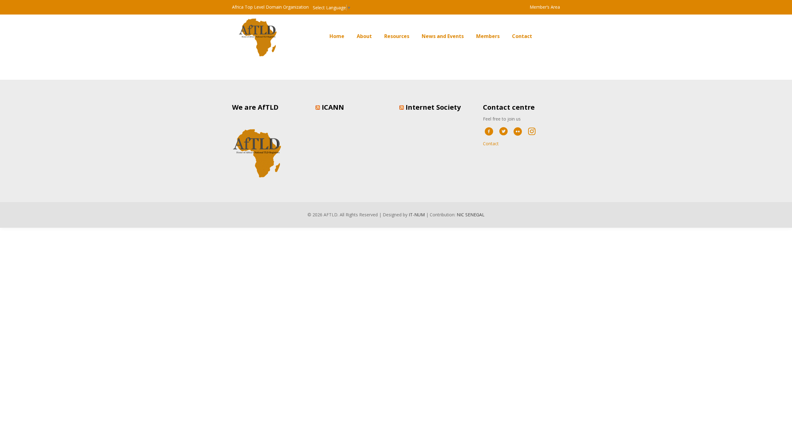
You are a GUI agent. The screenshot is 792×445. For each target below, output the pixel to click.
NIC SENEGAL (470, 215)
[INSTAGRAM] (532, 131)
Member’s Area (545, 7)
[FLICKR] (518, 131)
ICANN (333, 107)
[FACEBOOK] (489, 131)
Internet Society (433, 107)
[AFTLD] (260, 36)
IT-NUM (417, 215)
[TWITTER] (503, 131)
